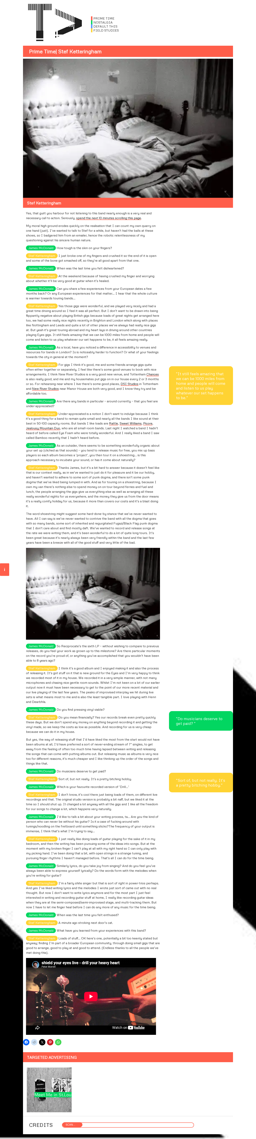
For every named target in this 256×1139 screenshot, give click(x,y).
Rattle (113, 423)
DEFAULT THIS (104, 26)
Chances (152, 374)
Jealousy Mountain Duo (43, 428)
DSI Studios (129, 384)
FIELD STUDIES (105, 30)
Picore (147, 423)
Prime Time (42, 51)
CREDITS (41, 1125)
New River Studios (45, 389)
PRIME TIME (102, 18)
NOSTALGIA (102, 22)
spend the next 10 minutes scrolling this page (108, 218)
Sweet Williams (131, 423)
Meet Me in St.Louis (54, 1094)
